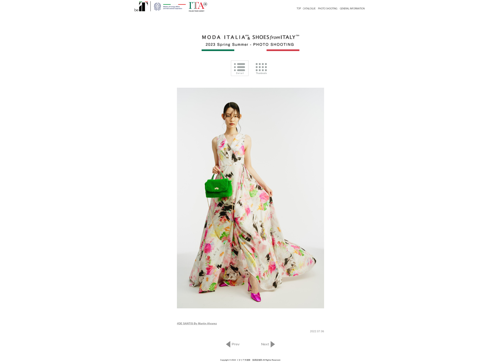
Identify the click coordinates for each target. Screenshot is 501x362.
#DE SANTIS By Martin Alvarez (197, 323)
